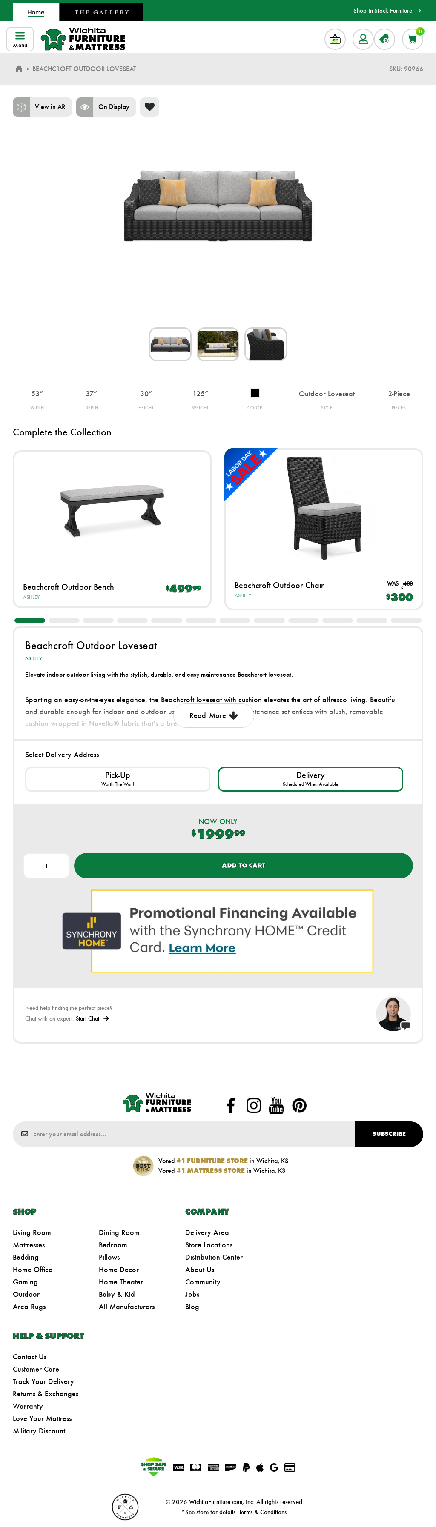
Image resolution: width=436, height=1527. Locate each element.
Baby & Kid (117, 1294)
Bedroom (113, 1245)
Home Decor (119, 1269)
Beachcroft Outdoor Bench (68, 587)
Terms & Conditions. (263, 1512)
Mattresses (29, 1245)
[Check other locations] (117, 779)
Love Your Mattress (42, 1418)
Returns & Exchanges (45, 1393)
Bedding (26, 1257)
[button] (29, 620)
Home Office (32, 1269)
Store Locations (208, 1245)
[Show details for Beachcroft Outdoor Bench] (112, 510)
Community (203, 1282)
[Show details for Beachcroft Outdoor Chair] (324, 508)
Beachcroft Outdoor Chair (279, 585)
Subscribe (389, 1134)
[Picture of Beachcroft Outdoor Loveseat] (170, 344)
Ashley (31, 597)
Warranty (28, 1406)
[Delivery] (310, 779)
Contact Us (29, 1356)
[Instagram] (253, 1105)
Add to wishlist (149, 107)
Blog (192, 1306)
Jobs (192, 1294)
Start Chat (87, 1018)
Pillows (109, 1257)
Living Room (32, 1232)
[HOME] (19, 69)
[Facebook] (230, 1105)
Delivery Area (207, 1232)
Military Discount (39, 1430)
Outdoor (26, 1294)
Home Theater (121, 1282)
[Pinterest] (299, 1105)
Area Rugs (29, 1306)
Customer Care (36, 1369)
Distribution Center (214, 1257)
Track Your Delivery (43, 1381)
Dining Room (119, 1232)
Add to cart (243, 865)
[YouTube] (276, 1105)
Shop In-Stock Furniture (382, 10)
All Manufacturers (127, 1306)
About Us (199, 1269)
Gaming (25, 1282)
